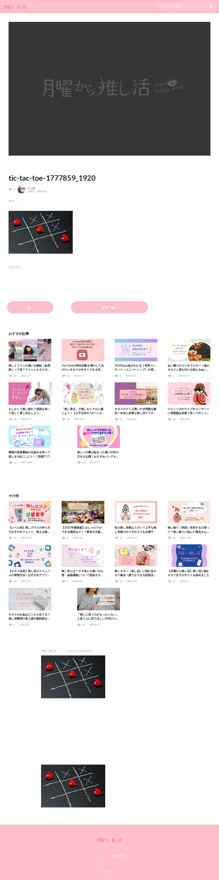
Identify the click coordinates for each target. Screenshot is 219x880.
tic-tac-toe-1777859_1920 (52, 177)
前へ (30, 307)
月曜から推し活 (48, 650)
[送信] (211, 7)
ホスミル (99, 855)
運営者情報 (118, 855)
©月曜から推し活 (109, 871)
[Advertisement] (109, 728)
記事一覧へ (110, 307)
